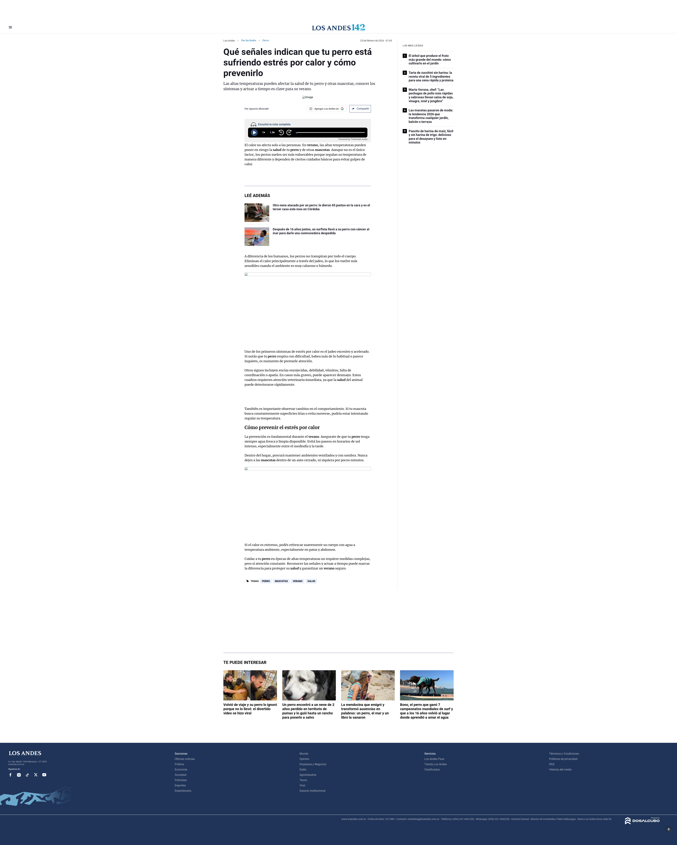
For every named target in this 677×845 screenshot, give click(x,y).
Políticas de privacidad (563, 759)
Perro (266, 581)
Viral (302, 785)
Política (179, 764)
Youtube (44, 775)
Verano (298, 581)
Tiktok (27, 775)
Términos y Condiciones (564, 753)
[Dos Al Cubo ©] (642, 823)
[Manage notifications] (669, 829)
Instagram (19, 775)
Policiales (181, 780)
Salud (311, 581)
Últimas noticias (185, 759)
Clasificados (432, 769)
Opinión (304, 759)
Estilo (303, 769)
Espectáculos (183, 790)
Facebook (10, 775)
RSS (551, 764)
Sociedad (180, 775)
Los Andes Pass (434, 759)
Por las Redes (248, 40)
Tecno (303, 780)
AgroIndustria (308, 775)
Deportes (180, 785)
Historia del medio (560, 769)
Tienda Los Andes (435, 764)
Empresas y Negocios (313, 764)
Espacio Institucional (312, 790)
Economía (181, 769)
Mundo (304, 753)
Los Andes (229, 40)
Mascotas (281, 581)
